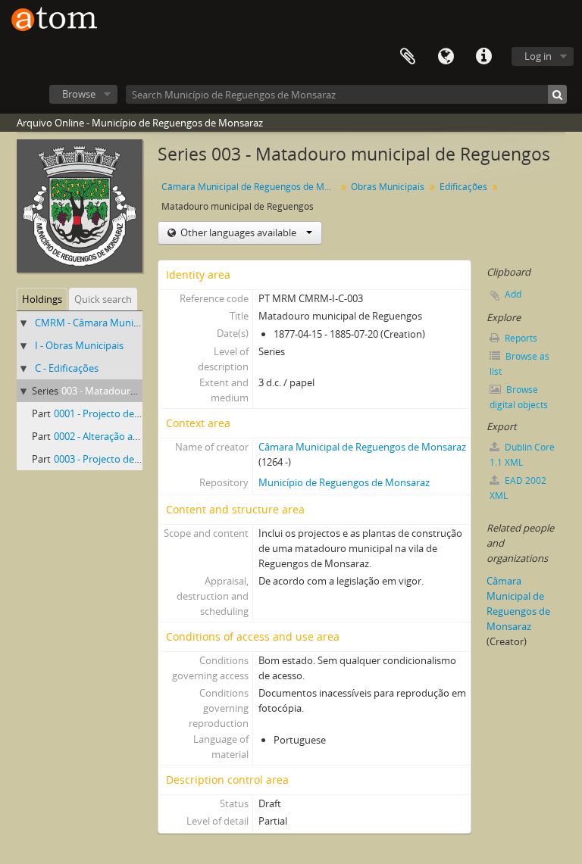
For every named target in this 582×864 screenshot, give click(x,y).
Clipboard (408, 57)
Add (513, 294)
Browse (78, 94)
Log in (538, 56)
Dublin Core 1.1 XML (522, 455)
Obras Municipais (387, 186)
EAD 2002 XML (518, 488)
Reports (519, 338)
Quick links (483, 57)
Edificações (463, 186)
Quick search (103, 299)
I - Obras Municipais (79, 345)
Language (446, 57)
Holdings (42, 299)
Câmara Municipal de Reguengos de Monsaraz (250, 186)
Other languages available (238, 232)
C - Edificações (67, 368)
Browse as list (519, 364)
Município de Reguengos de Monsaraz (344, 482)
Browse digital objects (519, 397)
